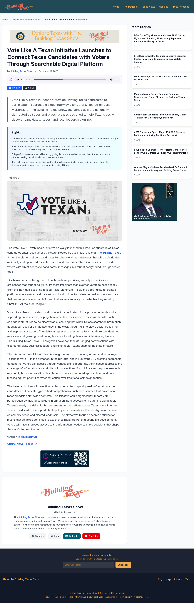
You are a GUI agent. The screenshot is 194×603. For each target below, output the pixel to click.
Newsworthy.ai (29, 436)
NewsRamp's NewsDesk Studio (90, 597)
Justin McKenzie (60, 517)
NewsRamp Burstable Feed (26, 19)
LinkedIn (16, 88)
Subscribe (123, 565)
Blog (56, 536)
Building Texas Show (29, 517)
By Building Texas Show (20, 71)
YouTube (93, 536)
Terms (188, 579)
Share (16, 178)
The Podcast (130, 6)
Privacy (178, 579)
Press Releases (180, 6)
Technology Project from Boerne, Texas (131, 597)
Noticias (163, 6)
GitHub (31, 88)
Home (116, 6)
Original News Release (20, 443)
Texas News (148, 6)
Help (168, 579)
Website (39, 536)
